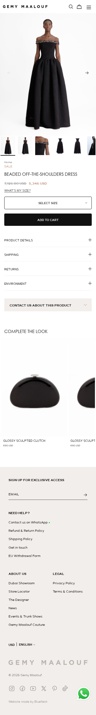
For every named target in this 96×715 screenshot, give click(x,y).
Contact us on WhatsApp (28, 522)
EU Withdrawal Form (25, 556)
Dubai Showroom (22, 583)
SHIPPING (11, 255)
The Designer (19, 600)
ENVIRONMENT (15, 284)
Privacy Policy (64, 583)
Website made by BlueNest (28, 701)
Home (8, 162)
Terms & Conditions (68, 591)
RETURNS (11, 269)
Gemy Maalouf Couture (27, 625)
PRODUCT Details (18, 240)
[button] (87, 73)
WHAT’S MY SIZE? (17, 190)
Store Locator (19, 591)
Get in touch (18, 547)
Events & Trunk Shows (25, 616)
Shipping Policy (21, 539)
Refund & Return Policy (26, 531)
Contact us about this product (40, 305)
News (13, 608)
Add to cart (48, 220)
